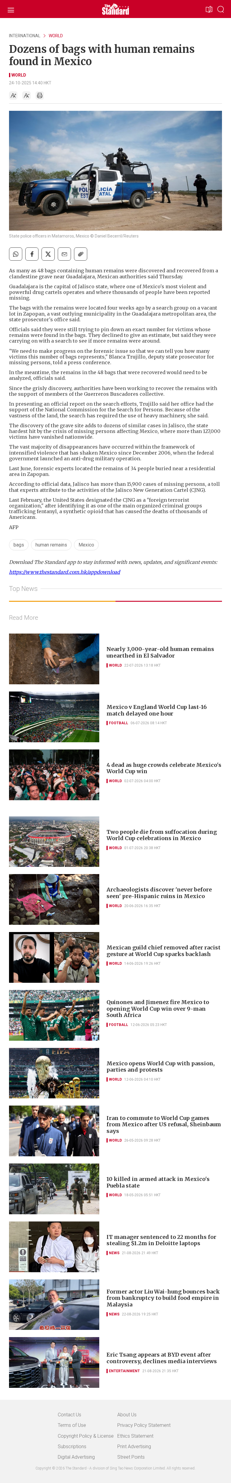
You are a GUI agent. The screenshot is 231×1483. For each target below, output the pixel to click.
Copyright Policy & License (86, 1436)
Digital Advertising (76, 1457)
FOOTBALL (118, 723)
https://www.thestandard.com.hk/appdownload (64, 572)
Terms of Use (72, 1425)
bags (19, 545)
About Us (127, 1415)
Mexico (86, 545)
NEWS (114, 1253)
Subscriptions (72, 1446)
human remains (51, 545)
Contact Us (69, 1415)
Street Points (131, 1457)
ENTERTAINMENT (124, 1371)
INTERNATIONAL (24, 35)
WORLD (56, 35)
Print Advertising (134, 1446)
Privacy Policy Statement (144, 1425)
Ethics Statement (135, 1436)
